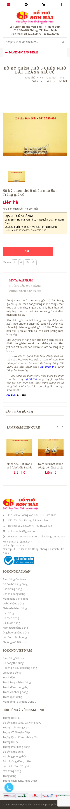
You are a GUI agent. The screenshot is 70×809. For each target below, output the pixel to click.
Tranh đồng (9, 677)
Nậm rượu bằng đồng (15, 627)
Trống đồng (9, 775)
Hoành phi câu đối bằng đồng (20, 667)
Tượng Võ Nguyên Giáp (16, 732)
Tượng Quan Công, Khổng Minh (21, 737)
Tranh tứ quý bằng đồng (17, 682)
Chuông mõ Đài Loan (15, 642)
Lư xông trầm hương (15, 637)
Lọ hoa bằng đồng (13, 603)
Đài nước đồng (11, 622)
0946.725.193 (44, 525)
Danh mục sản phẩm (23, 52)
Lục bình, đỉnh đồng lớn (16, 766)
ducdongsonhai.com (53, 536)
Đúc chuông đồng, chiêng (17, 761)
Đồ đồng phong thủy (15, 756)
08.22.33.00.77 (26, 525)
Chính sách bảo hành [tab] (25, 291)
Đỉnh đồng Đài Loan (14, 579)
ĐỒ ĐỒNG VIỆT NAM (17, 650)
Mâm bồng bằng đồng (15, 598)
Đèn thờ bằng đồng (14, 593)
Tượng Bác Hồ (11, 717)
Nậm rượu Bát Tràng (51, 77)
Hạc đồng (8, 613)
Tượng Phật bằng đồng (16, 746)
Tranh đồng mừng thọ (15, 687)
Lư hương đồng (12, 672)
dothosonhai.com (29, 536)
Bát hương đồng (12, 589)
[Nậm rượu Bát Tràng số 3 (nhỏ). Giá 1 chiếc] (19, 447)
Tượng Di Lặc (10, 742)
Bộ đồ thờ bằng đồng (15, 584)
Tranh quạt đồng (12, 696)
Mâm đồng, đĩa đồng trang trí (20, 701)
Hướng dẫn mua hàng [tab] (25, 286)
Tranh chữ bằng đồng (15, 692)
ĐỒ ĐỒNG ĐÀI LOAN (17, 571)
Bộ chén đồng (11, 618)
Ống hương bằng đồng (16, 632)
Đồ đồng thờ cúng (13, 663)
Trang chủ (29, 77)
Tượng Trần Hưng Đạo (16, 727)
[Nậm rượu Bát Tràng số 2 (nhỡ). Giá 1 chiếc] (51, 447)
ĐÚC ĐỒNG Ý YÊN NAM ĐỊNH (23, 710)
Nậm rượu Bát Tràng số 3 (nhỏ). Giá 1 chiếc (19, 465)
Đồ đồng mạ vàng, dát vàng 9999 (22, 722)
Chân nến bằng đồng (15, 608)
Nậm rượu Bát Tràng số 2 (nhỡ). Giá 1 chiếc (50, 465)
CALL (28, 251)
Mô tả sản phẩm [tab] (21, 280)
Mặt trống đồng (12, 771)
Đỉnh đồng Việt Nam (14, 658)
